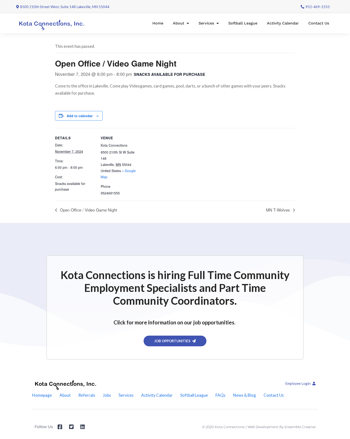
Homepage (42, 395)
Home (157, 23)
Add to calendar (80, 115)
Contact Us (318, 23)
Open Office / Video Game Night (88, 210)
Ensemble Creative (300, 427)
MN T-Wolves (278, 210)
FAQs (220, 395)
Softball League (242, 23)
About (178, 23)
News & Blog (244, 395)
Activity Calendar (283, 23)
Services (206, 23)
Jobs (107, 395)
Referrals (86, 395)
